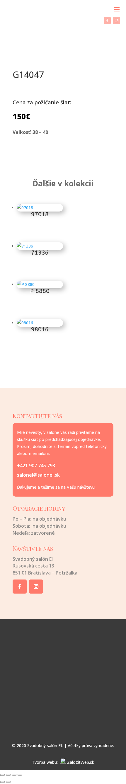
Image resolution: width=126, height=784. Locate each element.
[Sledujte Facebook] (107, 20)
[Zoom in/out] (2, 775)
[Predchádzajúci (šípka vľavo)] (2, 782)
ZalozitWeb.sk (80, 762)
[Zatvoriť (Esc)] (20, 775)
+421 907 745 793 (36, 465)
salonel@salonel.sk (38, 475)
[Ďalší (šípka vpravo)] (8, 782)
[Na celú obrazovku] (8, 775)
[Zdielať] (14, 775)
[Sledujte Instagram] (116, 20)
